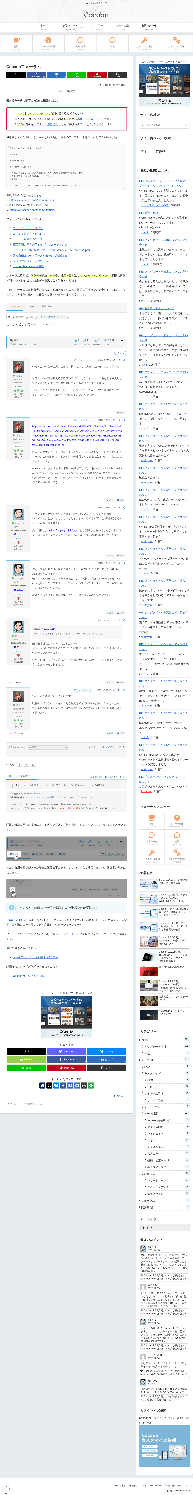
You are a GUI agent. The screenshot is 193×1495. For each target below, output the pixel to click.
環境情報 (52, 124)
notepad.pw (82, 250)
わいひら (19, 523)
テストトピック (72, 934)
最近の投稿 (47, 306)
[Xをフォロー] (49, 1085)
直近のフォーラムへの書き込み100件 (35, 957)
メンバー (31, 306)
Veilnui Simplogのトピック (63, 530)
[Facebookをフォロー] (63, 1085)
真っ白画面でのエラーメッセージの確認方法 (40, 255)
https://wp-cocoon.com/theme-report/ (32, 200)
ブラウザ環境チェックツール (30, 260)
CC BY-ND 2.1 (17, 919)
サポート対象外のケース (28, 239)
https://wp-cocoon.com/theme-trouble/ (32, 209)
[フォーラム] (9, 317)
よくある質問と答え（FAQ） (30, 233)
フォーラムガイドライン (28, 228)
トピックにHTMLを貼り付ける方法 (34, 250)
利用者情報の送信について (177, 1485)
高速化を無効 (85, 118)
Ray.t (144, 364)
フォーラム (15, 306)
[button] (117, 75)
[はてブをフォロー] (70, 1085)
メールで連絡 (119, 1485)
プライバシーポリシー (150, 1485)
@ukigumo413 (48, 629)
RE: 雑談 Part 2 (148, 212)
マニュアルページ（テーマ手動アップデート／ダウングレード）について (60, 797)
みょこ (28, 344)
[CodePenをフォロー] (84, 1085)
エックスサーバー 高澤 (155, 205)
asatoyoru (35, 793)
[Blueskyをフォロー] (56, 1085)
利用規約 (133, 1485)
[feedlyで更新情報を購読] (91, 1085)
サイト (20, 534)
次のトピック (115, 747)
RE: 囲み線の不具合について (156, 308)
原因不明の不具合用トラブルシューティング (40, 244)
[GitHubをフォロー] (77, 1085)
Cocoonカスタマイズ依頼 (28, 266)
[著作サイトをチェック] (42, 1085)
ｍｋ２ (145, 232)
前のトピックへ (99, 747)
